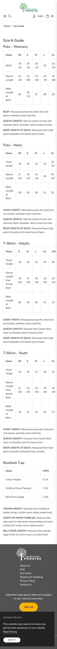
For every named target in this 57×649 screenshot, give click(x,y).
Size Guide (25, 573)
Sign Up (28, 607)
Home (7, 26)
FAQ (22, 569)
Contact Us (26, 584)
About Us (25, 565)
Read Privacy (10, 631)
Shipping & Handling (31, 577)
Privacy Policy (27, 580)
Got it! (12, 640)
